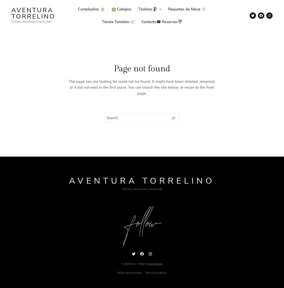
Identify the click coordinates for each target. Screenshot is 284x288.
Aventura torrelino (33, 13)
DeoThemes (155, 264)
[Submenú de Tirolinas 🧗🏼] (160, 9)
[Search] (174, 118)
